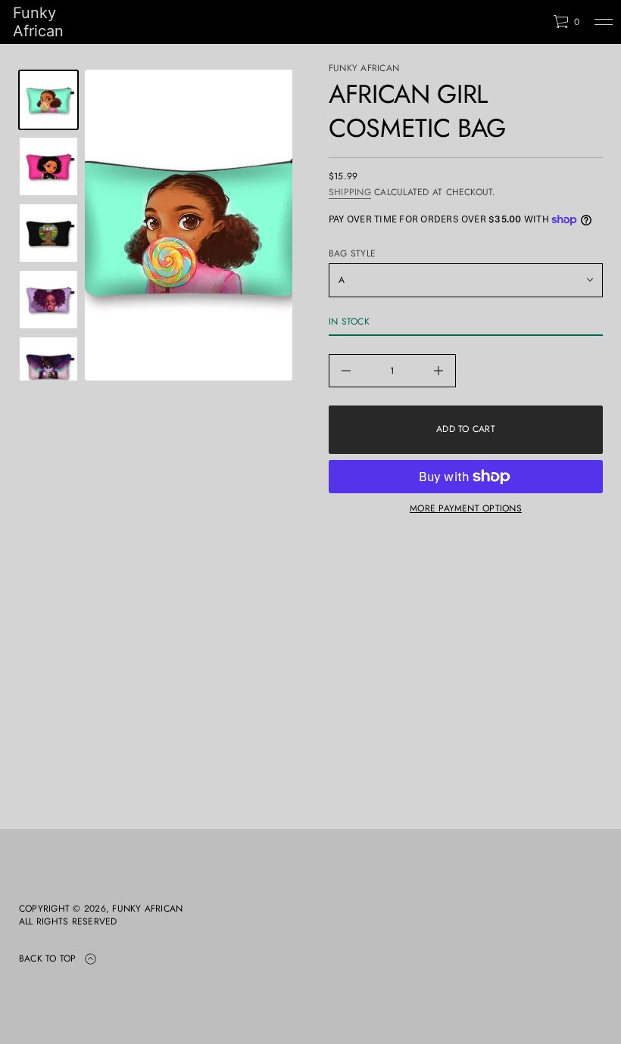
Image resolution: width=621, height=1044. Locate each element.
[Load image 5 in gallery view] (48, 299)
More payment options (466, 508)
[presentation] (188, 225)
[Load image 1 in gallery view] (48, 100)
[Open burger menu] (603, 22)
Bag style (352, 253)
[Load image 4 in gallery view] (48, 233)
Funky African (38, 22)
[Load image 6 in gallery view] (48, 366)
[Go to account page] (536, 25)
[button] (566, 22)
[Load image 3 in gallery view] (48, 166)
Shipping (350, 192)
